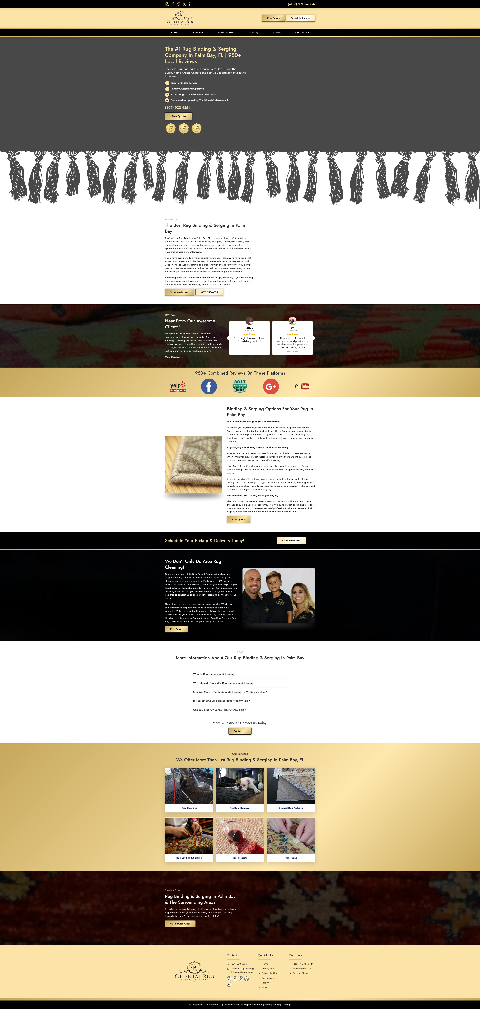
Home (174, 32)
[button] (313, 338)
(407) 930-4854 (301, 4)
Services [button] (198, 32)
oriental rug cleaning (215, 577)
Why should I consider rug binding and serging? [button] (224, 683)
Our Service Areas (180, 923)
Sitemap (286, 1004)
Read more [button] (249, 351)
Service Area (226, 32)
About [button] (277, 32)
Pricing (253, 32)
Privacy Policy (272, 1004)
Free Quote (273, 18)
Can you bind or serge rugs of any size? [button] (219, 710)
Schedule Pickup (300, 18)
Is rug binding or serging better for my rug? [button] (221, 701)
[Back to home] (180, 18)
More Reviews (172, 357)
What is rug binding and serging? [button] (214, 674)
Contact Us (302, 32)
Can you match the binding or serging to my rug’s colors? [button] (230, 692)
